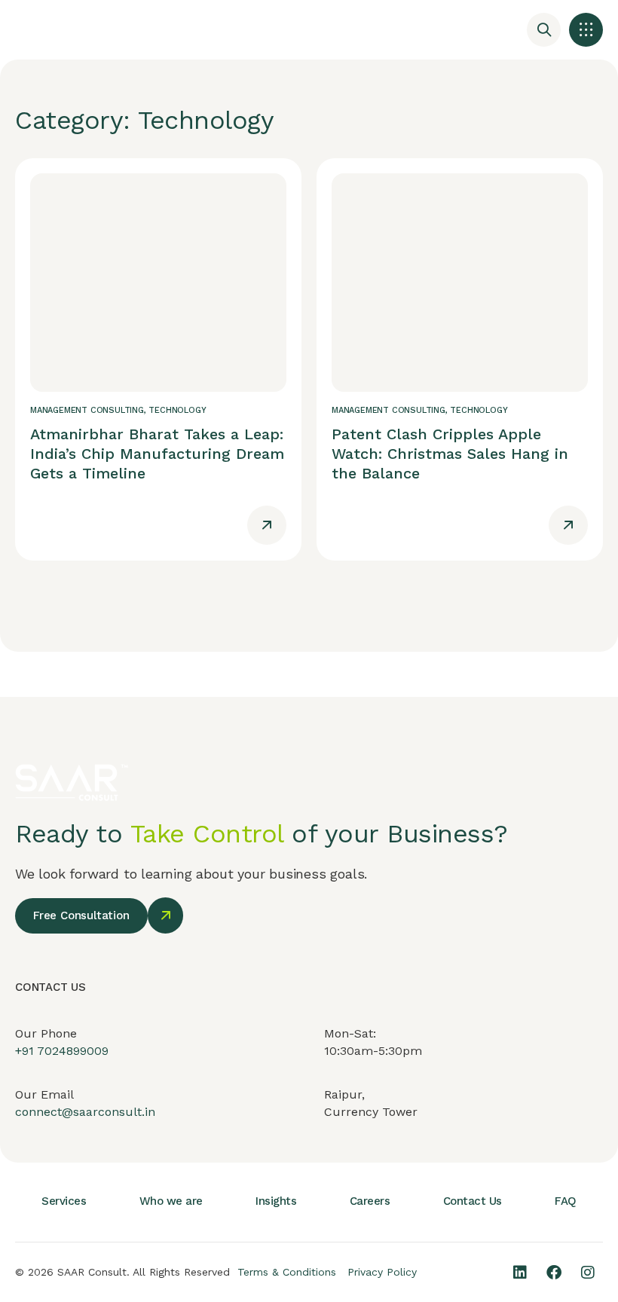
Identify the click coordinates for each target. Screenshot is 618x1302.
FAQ (566, 1201)
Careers (370, 1201)
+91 (26, 1051)
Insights (275, 1201)
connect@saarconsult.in (85, 1112)
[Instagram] (588, 1273)
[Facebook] (554, 1273)
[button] (586, 30)
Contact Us (472, 1201)
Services (63, 1201)
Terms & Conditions (286, 1272)
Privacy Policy (382, 1272)
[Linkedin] (520, 1273)
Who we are (171, 1201)
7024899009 (73, 1051)
